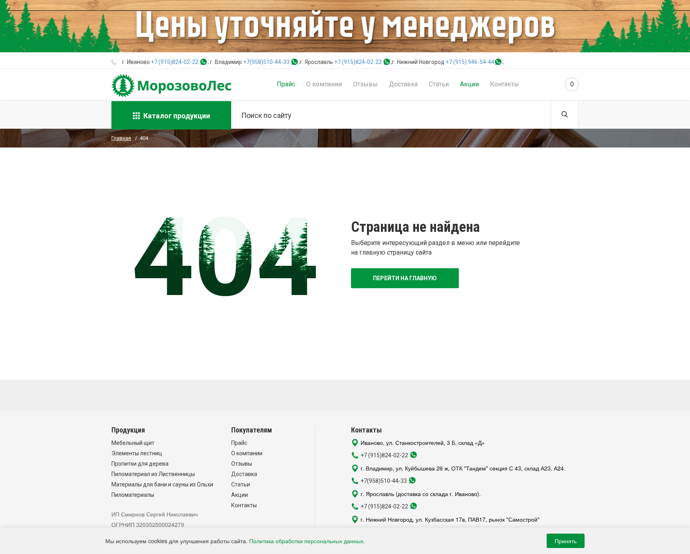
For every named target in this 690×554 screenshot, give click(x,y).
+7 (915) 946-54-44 (470, 62)
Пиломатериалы (132, 495)
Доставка (403, 84)
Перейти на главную (405, 278)
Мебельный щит (133, 443)
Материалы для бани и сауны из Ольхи (162, 484)
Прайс (286, 84)
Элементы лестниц (136, 453)
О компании (324, 84)
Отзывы (365, 84)
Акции (469, 84)
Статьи (439, 84)
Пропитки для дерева (140, 463)
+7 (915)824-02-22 (174, 62)
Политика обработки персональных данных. (307, 541)
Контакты (504, 84)
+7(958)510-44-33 (266, 62)
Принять (566, 541)
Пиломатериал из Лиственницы (153, 474)
